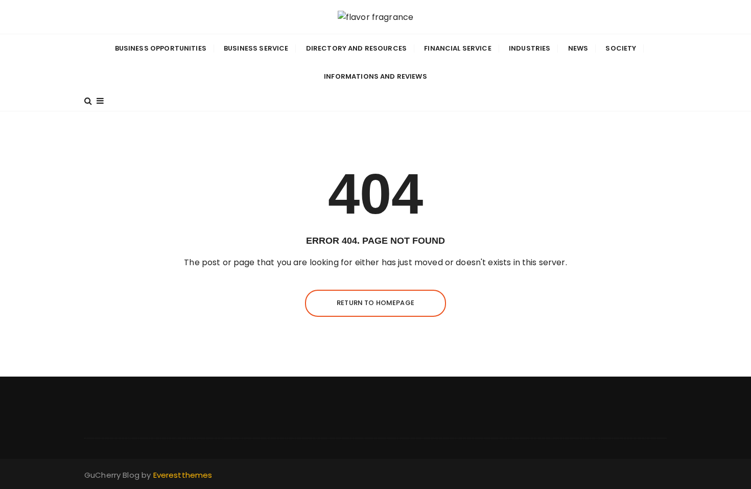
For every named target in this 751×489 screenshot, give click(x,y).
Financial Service (457, 48)
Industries (530, 48)
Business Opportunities (160, 48)
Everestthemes (183, 475)
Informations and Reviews (375, 76)
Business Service (256, 48)
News (578, 48)
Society (620, 48)
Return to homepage (375, 303)
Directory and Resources (356, 48)
